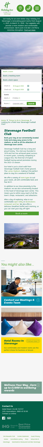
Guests (6, 94)
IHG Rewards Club (9, 436)
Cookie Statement (23, 436)
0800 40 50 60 (22, 411)
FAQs (26, 439)
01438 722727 (17, 409)
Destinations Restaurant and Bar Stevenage (26, 442)
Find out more (29, 30)
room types (25, 177)
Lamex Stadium (14, 171)
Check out (7, 89)
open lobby (18, 201)
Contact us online (9, 413)
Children (16, 98)
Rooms (6, 103)
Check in (7, 86)
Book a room (21, 213)
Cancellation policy (16, 439)
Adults (6, 98)
